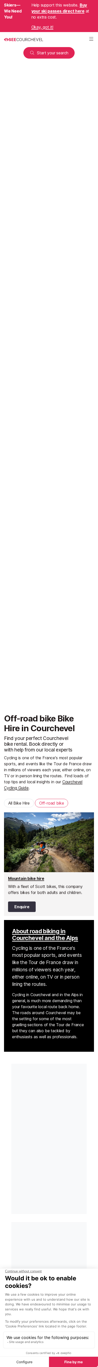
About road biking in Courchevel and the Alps (45, 935)
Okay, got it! (42, 27)
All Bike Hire (19, 803)
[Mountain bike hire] (49, 864)
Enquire (21, 906)
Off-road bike (51, 803)
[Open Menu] (91, 39)
